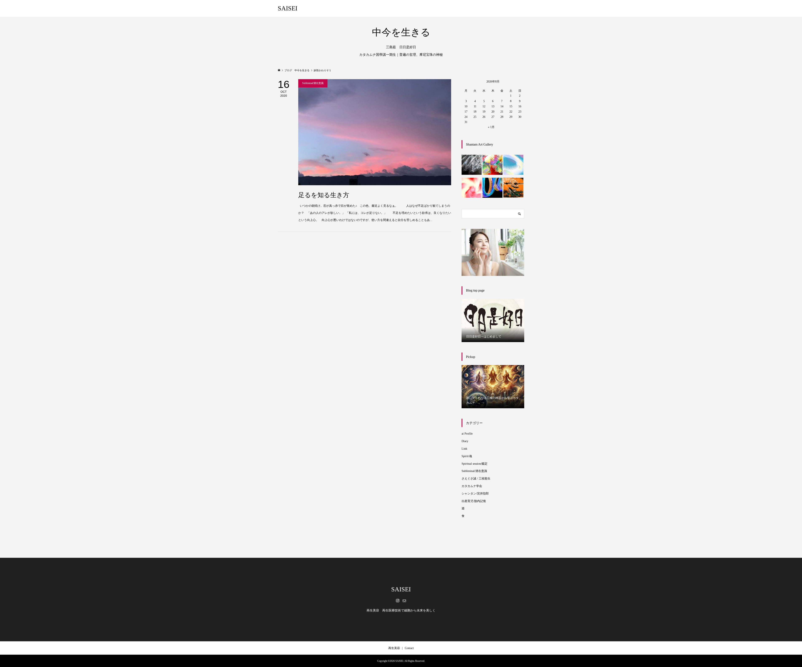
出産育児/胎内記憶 (474, 501)
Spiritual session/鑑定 (474, 463)
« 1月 (491, 127)
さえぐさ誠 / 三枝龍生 (476, 478)
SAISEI (287, 8)
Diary (465, 441)
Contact (409, 648)
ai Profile (467, 433)
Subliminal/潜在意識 (474, 471)
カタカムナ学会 (472, 486)
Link (464, 448)
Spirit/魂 (467, 456)
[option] (493, 320)
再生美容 (394, 648)
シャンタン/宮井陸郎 (475, 493)
